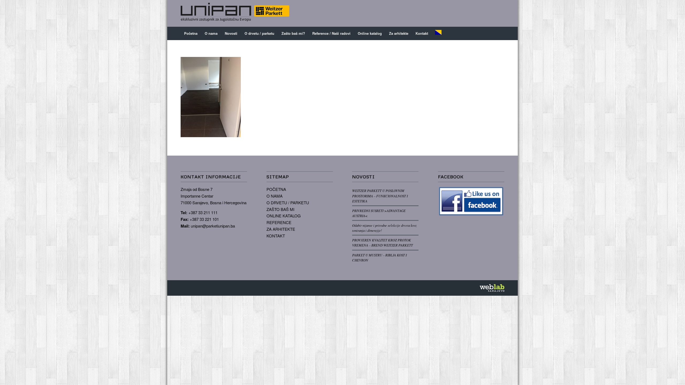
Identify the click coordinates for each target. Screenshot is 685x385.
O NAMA (275, 196)
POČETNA (276, 189)
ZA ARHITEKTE (281, 229)
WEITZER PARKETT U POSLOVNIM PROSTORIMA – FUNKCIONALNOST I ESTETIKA (380, 195)
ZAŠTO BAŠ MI (280, 209)
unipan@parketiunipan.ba (213, 226)
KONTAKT (276, 235)
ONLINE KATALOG (284, 215)
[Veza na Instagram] (492, 13)
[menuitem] (191, 33)
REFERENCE (279, 222)
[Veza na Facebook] (484, 13)
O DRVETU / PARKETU (288, 202)
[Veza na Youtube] (500, 13)
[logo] (235, 13)
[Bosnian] (438, 33)
